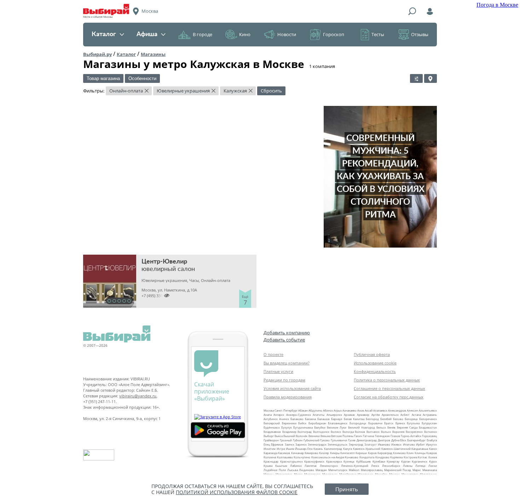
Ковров (431, 453)
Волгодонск (321, 432)
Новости (286, 34)
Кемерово (311, 453)
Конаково (351, 457)
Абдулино (315, 410)
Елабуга (432, 440)
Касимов (284, 453)
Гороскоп (333, 34)
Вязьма (325, 436)
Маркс (416, 470)
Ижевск (396, 444)
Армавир (363, 415)
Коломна (270, 457)
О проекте (273, 354)
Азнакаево (349, 410)
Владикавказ (272, 432)
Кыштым (281, 466)
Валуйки (319, 427)
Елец (267, 444)
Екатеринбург (416, 440)
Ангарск (278, 415)
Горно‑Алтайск (411, 436)
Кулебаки (378, 461)
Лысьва (292, 470)
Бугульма (413, 423)
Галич (358, 436)
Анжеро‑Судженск (298, 415)
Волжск (336, 432)
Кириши (361, 453)
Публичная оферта (372, 354)
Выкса (279, 436)
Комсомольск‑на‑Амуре (327, 457)
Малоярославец (372, 470)
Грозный (286, 440)
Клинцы (420, 453)
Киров (372, 453)
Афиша (147, 34)
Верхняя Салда (407, 427)
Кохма (432, 457)
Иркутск (431, 444)
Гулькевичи (339, 440)
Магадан (321, 470)
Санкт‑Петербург (286, 410)
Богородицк (357, 423)
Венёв (391, 427)
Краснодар (271, 461)
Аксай (368, 410)
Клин (410, 453)
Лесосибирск (391, 466)
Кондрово (382, 457)
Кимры (335, 453)
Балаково (297, 419)
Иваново (384, 444)
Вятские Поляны (342, 436)
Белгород (372, 419)
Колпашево (285, 457)
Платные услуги (278, 371)
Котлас (422, 457)
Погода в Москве (497, 5)
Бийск (302, 423)
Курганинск (419, 461)
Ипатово (409, 444)
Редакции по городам (284, 380)
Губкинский (311, 440)
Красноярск (334, 461)
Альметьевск (428, 410)
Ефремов (277, 444)
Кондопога (366, 457)
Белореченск (428, 419)
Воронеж (398, 432)
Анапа (268, 415)
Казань (318, 449)
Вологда (348, 432)
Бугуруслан (429, 423)
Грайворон (271, 440)
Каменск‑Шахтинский (396, 449)
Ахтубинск (271, 419)
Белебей (386, 419)
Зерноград (356, 444)
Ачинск (284, 419)
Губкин (297, 440)
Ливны (407, 466)
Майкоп (354, 470)
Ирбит (420, 444)
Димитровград (367, 440)
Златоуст (370, 444)
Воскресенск (414, 432)
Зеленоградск (317, 444)
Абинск (328, 410)
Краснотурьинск (291, 461)
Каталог (104, 34)
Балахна (310, 419)
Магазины (153, 54)
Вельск (381, 427)
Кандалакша (419, 449)
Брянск (400, 423)
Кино (244, 34)
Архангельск (390, 415)
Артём (375, 415)
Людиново (306, 470)
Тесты (377, 34)
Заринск (301, 444)
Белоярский (272, 423)
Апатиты (318, 415)
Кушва (268, 466)
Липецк (420, 466)
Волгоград (304, 432)
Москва (269, 410)
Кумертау (393, 461)
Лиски (432, 466)
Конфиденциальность (375, 371)
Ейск (403, 440)
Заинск (289, 444)
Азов (360, 410)
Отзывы (419, 34)
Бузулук (286, 427)
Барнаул (336, 419)
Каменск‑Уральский (366, 449)
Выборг (269, 436)
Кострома (410, 457)
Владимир (289, 432)
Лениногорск (329, 466)
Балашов (323, 419)
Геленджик (382, 436)
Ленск (375, 466)
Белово (398, 419)
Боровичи (375, 423)
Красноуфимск (314, 461)
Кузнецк (348, 461)
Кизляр (324, 453)
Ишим (290, 449)
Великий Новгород (361, 427)
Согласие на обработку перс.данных (388, 397)
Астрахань (430, 415)
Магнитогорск (337, 470)
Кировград (384, 453)
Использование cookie (375, 363)
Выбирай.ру (97, 54)
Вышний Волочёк (295, 436)
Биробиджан (317, 423)
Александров (397, 410)
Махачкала (429, 470)
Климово (399, 453)
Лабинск (296, 466)
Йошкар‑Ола (303, 449)
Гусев (352, 440)
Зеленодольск (337, 444)
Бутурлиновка (303, 427)
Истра (281, 449)
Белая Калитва (354, 419)
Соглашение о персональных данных (389, 388)
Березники (289, 423)
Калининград (333, 449)
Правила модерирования (288, 397)
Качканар (297, 453)
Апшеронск (334, 415)
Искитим (270, 449)
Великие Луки (336, 427)
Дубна (395, 440)
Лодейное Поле (275, 470)
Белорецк (411, 419)
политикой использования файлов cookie (236, 492)
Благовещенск (337, 423)
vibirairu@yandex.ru (137, 395)
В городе (202, 34)
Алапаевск (380, 410)
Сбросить (271, 90)
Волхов (360, 432)
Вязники (314, 436)
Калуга (347, 449)
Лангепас (311, 466)
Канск (433, 449)
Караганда (270, 453)
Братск (388, 423)
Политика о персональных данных (387, 380)
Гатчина (368, 436)
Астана (416, 415)
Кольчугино (302, 457)
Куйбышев (363, 461)
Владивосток (428, 427)
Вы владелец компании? (287, 363)
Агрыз (338, 410)
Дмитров (384, 440)
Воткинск (430, 432)
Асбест (405, 415)
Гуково (325, 440)
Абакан (303, 410)
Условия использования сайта (292, 388)
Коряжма (396, 457)
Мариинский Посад (397, 470)
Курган (405, 461)
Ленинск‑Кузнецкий (354, 466)
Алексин (412, 410)
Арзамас (349, 415)
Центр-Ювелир (164, 262)
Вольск (386, 432)
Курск (433, 461)
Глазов (395, 436)
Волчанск (373, 432)
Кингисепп (347, 453)
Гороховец (429, 436)
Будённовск (272, 427)
